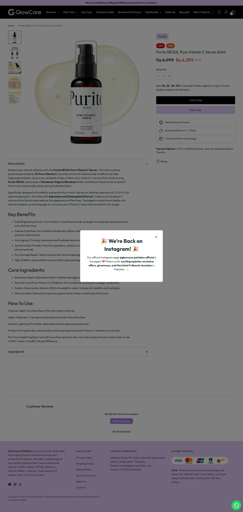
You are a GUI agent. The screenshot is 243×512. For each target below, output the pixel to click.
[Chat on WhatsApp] (236, 505)
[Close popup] (156, 237)
